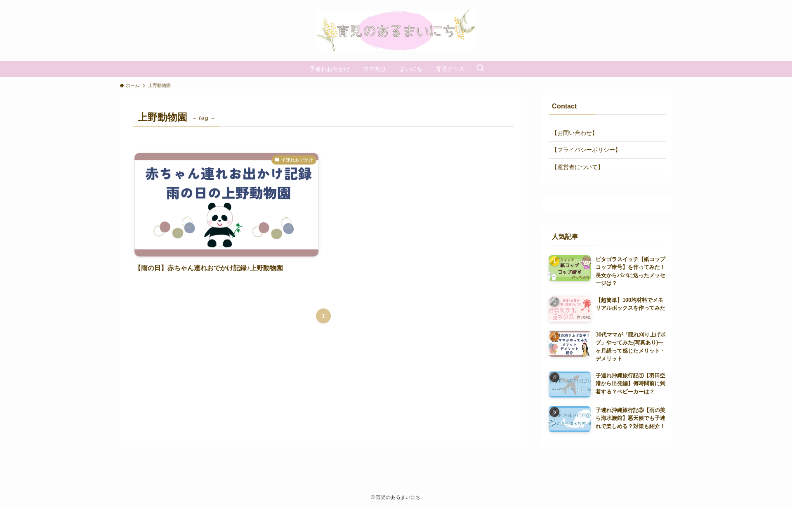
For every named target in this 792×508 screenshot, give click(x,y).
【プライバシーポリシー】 (586, 149)
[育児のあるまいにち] (396, 30)
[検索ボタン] (480, 69)
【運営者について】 (577, 167)
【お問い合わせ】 (575, 132)
